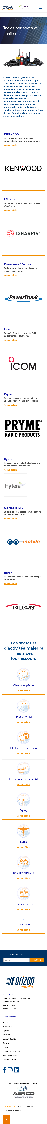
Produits (6, 1047)
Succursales (7, 1026)
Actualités (6, 1035)
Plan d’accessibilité (10, 1055)
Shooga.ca (17, 1110)
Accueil (5, 1022)
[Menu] (40, 7)
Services (6, 1043)
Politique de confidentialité (12, 1051)
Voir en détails (10, 145)
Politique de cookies (10, 1059)
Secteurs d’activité (9, 1039)
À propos (6, 1030)
